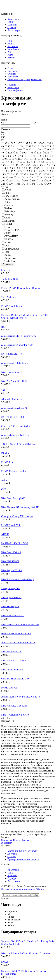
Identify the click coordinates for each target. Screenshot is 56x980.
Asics (10, 52)
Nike (9, 40)
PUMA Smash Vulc (11, 525)
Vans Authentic (8, 297)
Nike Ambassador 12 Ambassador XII (20, 624)
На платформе (15, 90)
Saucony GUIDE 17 (11, 597)
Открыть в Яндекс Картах (15, 840)
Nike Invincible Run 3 (12, 669)
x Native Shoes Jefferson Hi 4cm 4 (18, 444)
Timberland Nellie (10, 279)
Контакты (12, 76)
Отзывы (11, 73)
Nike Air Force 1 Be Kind (14, 705)
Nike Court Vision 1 (11, 552)
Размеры (5, 129)
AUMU (5, 534)
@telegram (6, 842)
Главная (11, 84)
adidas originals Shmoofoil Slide (17, 345)
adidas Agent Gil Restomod (14, 363)
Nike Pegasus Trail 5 (11, 570)
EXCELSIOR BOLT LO (13, 417)
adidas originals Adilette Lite (15, 435)
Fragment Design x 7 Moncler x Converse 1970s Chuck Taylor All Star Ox (25, 316)
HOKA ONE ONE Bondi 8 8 (16, 633)
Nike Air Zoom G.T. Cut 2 (14, 381)
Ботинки (12, 24)
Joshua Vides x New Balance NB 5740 (20, 696)
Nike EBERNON (10, 561)
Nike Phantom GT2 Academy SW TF (20, 507)
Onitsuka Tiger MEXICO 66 (15, 678)
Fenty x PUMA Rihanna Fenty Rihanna (20, 288)
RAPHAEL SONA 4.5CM (14, 543)
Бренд (4, 186)
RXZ (3, 327)
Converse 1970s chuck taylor (15, 426)
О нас (10, 68)
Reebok (11, 57)
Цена (4, 119)
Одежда (11, 27)
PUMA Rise (7, 462)
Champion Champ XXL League (17, 516)
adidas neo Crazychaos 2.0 (14, 408)
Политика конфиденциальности (24, 79)
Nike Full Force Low (11, 651)
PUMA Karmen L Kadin (13, 471)
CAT (3, 489)
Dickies (5, 453)
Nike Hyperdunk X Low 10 (15, 714)
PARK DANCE (9, 687)
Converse (6, 270)
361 (3, 390)
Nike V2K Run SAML (12, 615)
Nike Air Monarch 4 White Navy (17, 579)
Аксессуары (13, 30)
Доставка (12, 71)
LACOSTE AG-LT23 (12, 354)
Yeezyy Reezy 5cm (10, 588)
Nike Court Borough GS (13, 498)
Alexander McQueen (11, 399)
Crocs (7, 217)
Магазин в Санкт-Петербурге (23, 851)
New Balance (14, 49)
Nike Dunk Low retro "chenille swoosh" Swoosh (25, 953)
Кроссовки (13, 19)
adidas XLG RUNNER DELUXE (18, 642)
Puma (10, 54)
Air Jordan (12, 46)
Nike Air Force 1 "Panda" (14, 660)
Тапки (10, 22)
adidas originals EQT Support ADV (19, 336)
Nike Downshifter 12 (11, 372)
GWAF (4, 962)
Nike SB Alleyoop (10, 606)
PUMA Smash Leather (12, 306)
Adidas (10, 43)
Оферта (40, 889)
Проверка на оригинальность (23, 859)
